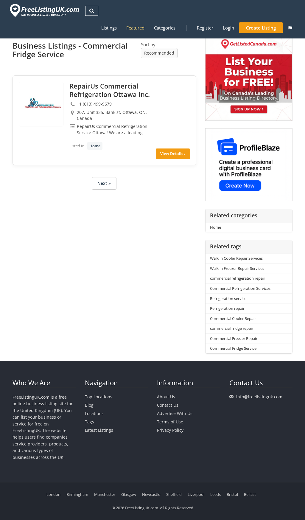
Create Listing (261, 28)
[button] (290, 27)
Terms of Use (170, 422)
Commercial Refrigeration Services (240, 288)
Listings (109, 28)
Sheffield (174, 494)
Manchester (104, 494)
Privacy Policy (170, 430)
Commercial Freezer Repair (233, 338)
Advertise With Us (174, 413)
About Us (166, 397)
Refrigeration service (228, 298)
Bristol (232, 494)
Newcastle (151, 494)
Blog (89, 405)
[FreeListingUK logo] (43, 10)
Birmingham (77, 494)
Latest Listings (99, 430)
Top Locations (98, 397)
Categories (164, 28)
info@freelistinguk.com (259, 397)
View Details (172, 153)
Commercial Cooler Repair (233, 318)
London (53, 494)
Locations (94, 413)
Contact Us (167, 405)
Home (94, 145)
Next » (104, 183)
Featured (135, 28)
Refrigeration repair (227, 308)
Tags (89, 422)
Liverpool (196, 494)
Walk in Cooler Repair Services (236, 258)
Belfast (250, 494)
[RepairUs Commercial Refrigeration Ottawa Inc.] (41, 104)
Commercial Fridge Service (233, 348)
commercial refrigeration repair (237, 278)
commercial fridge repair (231, 328)
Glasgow (128, 494)
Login (228, 28)
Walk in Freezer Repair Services (237, 268)
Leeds (215, 494)
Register (205, 28)
